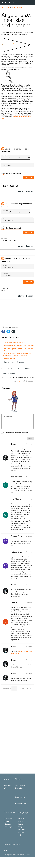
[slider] (11, 175)
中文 (19, 835)
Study (7, 7)
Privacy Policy (19, 788)
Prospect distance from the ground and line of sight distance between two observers (17, 354)
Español (20, 824)
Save (21, 191)
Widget (29, 191)
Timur (18, 381)
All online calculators (21, 803)
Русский (21, 832)
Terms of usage (20, 785)
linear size (4, 373)
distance (20, 368)
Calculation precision (8, 172)
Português (21, 829)
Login (5, 850)
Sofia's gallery (8, 824)
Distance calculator (10, 358)
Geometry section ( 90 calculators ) (15, 362)
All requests (7, 821)
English (20, 821)
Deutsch (21, 818)
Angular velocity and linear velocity (14, 342)
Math (13, 7)
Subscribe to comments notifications (16, 433)
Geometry (20, 7)
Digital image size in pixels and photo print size (19, 345)
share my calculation (11, 327)
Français (21, 827)
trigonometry (12, 373)
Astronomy (14, 368)
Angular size (6, 155)
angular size (7, 368)
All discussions (8, 818)
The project (7, 785)
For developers (8, 827)
